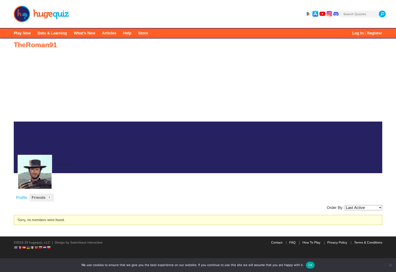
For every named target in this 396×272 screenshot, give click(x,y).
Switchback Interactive (86, 242)
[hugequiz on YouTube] (322, 14)
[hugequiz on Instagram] (329, 14)
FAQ (292, 242)
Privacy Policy (337, 242)
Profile (21, 197)
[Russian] (41, 247)
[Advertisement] (198, 87)
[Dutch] (45, 247)
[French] (20, 247)
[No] (390, 265)
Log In (358, 33)
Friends (41, 197)
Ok (310, 265)
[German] (28, 247)
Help (127, 33)
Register (374, 33)
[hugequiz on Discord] (336, 14)
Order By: (335, 207)
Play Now (22, 33)
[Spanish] (24, 247)
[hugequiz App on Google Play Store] (308, 14)
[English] (16, 247)
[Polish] (49, 247)
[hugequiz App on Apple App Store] (315, 14)
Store (143, 33)
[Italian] (32, 247)
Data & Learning (52, 33)
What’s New (84, 33)
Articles (109, 33)
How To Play (311, 242)
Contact (276, 242)
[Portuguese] (37, 247)
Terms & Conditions (368, 242)
